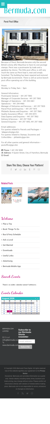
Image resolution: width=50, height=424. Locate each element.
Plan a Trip (7, 224)
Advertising (7, 261)
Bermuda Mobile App (12, 266)
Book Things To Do (11, 229)
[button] (3, 195)
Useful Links (8, 256)
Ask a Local (8, 240)
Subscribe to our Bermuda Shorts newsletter (24, 333)
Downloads (7, 250)
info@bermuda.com (10, 340)
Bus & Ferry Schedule (12, 234)
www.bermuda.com (10, 345)
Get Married (8, 245)
